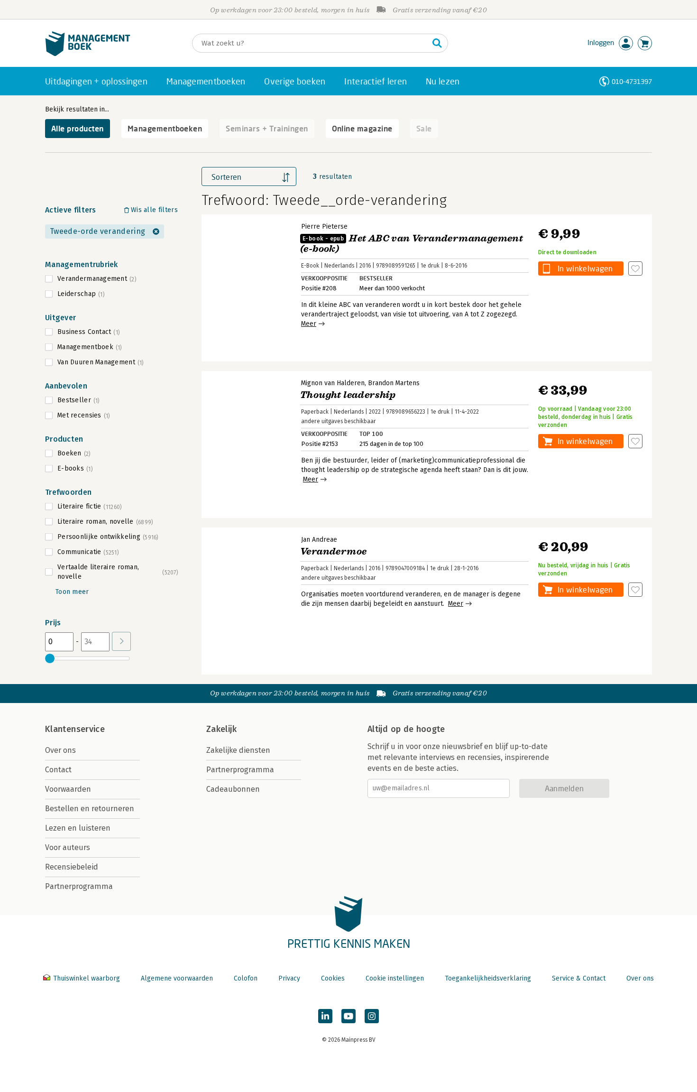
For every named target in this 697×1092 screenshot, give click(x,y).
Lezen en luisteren (77, 828)
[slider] (50, 658)
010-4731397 (632, 81)
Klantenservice (75, 729)
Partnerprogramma (79, 886)
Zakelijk (221, 729)
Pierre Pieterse (324, 226)
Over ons (60, 750)
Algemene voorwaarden (177, 978)
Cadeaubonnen (233, 789)
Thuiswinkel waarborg (86, 978)
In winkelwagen (585, 268)
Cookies (333, 978)
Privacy (289, 978)
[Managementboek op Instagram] (372, 1016)
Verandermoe (333, 551)
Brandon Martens (394, 383)
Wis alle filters (154, 210)
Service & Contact (578, 978)
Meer (308, 324)
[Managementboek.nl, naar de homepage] (87, 54)
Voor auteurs (67, 847)
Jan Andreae (319, 540)
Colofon (245, 978)
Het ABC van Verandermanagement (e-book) (411, 243)
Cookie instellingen (395, 978)
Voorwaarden (68, 789)
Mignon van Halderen (333, 383)
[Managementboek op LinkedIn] (325, 1016)
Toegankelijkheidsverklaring (488, 978)
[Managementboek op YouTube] (348, 1016)
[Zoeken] (437, 43)
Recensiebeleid (71, 866)
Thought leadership (347, 395)
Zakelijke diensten (238, 750)
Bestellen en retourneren (89, 808)
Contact (58, 769)
